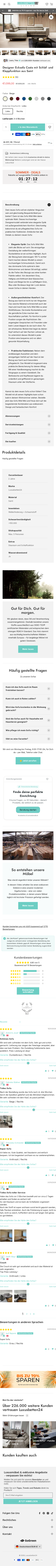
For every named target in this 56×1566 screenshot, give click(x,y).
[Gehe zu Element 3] (14, 53)
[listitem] (28, 1474)
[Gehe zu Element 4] (22, 53)
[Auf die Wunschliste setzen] (49, 127)
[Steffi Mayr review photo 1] (6, 1296)
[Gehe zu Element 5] (30, 53)
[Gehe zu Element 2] (5, 53)
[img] (6, 1029)
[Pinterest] (43, 1513)
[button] (9, 77)
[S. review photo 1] (6, 1235)
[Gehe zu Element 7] (47, 53)
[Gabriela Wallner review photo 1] (6, 1121)
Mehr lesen (28, 649)
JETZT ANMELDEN (28, 1501)
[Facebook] (39, 1513)
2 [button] (26, 1314)
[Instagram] (48, 1513)
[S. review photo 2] (20, 1235)
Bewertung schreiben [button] (28, 991)
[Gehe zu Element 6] (39, 53)
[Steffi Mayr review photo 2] (20, 1296)
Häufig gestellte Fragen (12, 458)
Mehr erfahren (37, 144)
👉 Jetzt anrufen (28, 760)
